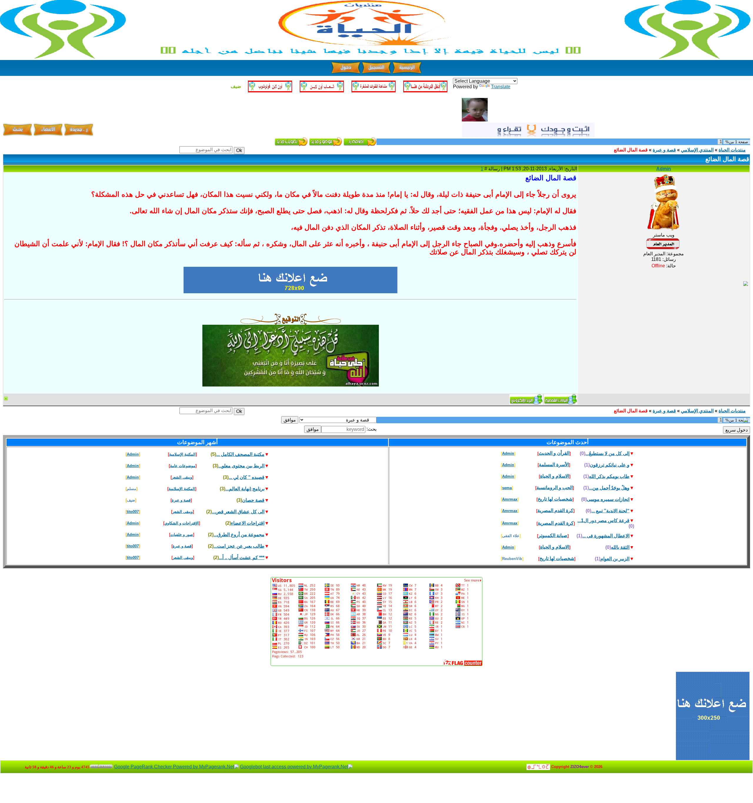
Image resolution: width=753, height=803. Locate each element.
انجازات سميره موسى (608, 499)
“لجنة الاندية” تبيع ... (610, 510)
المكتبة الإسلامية (182, 454)
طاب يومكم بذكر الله (609, 476)
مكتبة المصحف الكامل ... (240, 454)
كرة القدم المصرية (555, 510)
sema (507, 488)
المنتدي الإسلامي (697, 149)
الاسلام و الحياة (554, 476)
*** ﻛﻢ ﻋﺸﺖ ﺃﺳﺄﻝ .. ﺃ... (241, 557)
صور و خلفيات (181, 534)
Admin (663, 168)
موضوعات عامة (182, 466)
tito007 (133, 511)
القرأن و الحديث (554, 453)
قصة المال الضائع (631, 149)
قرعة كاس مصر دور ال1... (603, 520)
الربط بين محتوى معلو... (241, 465)
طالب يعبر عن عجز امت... (239, 546)
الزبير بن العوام (614, 558)
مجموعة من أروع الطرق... (239, 534)
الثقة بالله (620, 547)
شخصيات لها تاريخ (555, 499)
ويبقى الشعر (182, 477)
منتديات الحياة (732, 149)
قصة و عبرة (664, 149)
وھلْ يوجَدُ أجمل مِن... (609, 487)
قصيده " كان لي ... (246, 477)
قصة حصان (253, 500)
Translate (500, 86)
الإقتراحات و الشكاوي (181, 523)
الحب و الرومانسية (555, 487)
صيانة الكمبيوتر (552, 535)
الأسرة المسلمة (554, 464)
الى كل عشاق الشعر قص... (238, 511)
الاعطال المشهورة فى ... (605, 535)
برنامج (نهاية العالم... (244, 488)
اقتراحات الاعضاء (247, 523)
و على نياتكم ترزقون (609, 464)
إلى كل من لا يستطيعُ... (607, 453)
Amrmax (509, 499)
